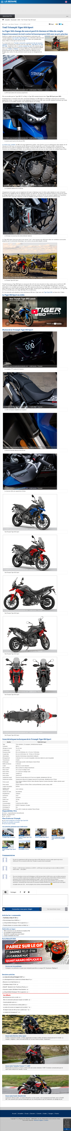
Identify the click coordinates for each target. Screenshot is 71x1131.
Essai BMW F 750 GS (24, 848)
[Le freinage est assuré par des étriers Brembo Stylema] (29, 234)
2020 (18, 20)
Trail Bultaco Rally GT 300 (11, 984)
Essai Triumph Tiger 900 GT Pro (25, 837)
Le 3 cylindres (38, 848)
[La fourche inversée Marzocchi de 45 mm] (29, 449)
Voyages (50, 1113)
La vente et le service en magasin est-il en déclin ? (17, 1007)
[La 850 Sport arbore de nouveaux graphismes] (29, 91)
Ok (66, 1129)
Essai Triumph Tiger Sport (42, 836)
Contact (46, 1120)
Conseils (39, 1113)
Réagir (52, 24)
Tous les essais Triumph (9, 823)
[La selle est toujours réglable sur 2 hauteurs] (29, 408)
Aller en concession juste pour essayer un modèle (17, 999)
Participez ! (64, 994)
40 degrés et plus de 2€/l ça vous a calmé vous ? (17, 1009)
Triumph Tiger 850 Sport (8, 836)
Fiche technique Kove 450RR (12, 920)
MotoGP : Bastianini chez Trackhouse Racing (15, 987)
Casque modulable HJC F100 (11, 935)
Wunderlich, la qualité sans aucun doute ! (14, 934)
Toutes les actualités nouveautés (11, 822)
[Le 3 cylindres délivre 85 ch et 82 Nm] (29, 187)
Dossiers (32, 1113)
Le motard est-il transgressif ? (12, 1012)
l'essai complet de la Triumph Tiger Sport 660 (16, 820)
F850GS (16, 49)
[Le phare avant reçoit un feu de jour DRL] (29, 139)
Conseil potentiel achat (10, 1002)
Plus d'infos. (67, 1127)
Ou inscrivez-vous (53, 909)
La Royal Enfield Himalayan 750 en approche (16, 922)
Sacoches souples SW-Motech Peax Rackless (16, 989)
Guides (45, 1113)
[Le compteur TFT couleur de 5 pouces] (29, 367)
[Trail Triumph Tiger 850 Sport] (29, 530)
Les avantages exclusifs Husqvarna (13, 932)
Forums (57, 1113)
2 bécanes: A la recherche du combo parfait (15, 1004)
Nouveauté (13, 20)
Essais (27, 1113)
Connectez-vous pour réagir (22, 909)
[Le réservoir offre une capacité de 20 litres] (29, 490)
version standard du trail (25, 46)
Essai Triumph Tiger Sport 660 (9, 849)
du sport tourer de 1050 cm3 (20, 39)
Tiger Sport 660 (48, 292)
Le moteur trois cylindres (9, 144)
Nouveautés (7, 16)
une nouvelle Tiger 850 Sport (19, 37)
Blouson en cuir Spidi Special (12, 982)
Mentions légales (38, 1120)
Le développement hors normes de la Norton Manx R (17, 979)
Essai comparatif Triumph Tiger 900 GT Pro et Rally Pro (58, 837)
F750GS (10, 49)
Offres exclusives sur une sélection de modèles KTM (17, 931)
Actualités (7, 20)
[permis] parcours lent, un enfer (12, 997)
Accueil (14, 1113)
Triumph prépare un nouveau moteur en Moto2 (16, 925)
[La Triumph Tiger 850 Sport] (29, 279)
